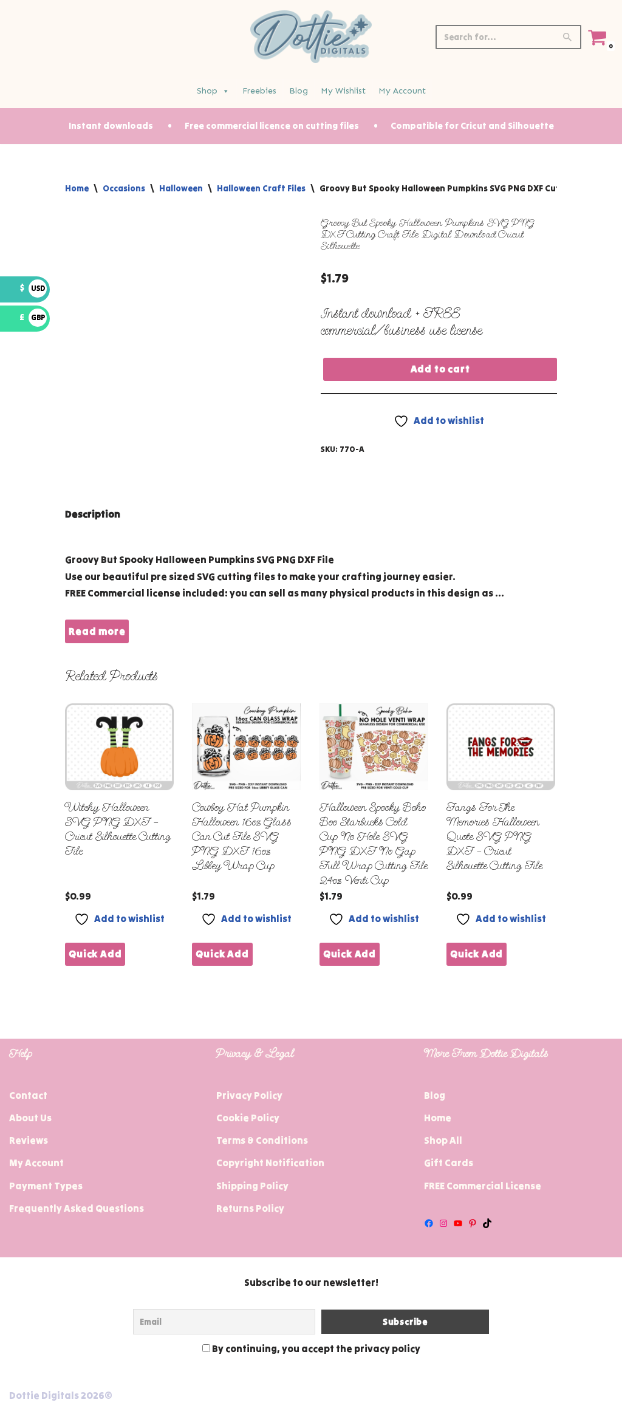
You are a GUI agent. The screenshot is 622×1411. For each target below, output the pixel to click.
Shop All (443, 1140)
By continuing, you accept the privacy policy (315, 1348)
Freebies (259, 91)
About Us (30, 1118)
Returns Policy (250, 1208)
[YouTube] (458, 1223)
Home (77, 188)
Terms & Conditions (262, 1140)
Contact (28, 1095)
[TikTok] (487, 1223)
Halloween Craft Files (261, 188)
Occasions (124, 188)
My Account (402, 91)
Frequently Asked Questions (76, 1208)
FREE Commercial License (482, 1186)
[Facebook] (429, 1223)
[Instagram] (443, 1223)
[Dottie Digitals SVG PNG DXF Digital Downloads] (311, 36)
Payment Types (46, 1186)
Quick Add (95, 954)
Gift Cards (448, 1162)
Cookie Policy (247, 1118)
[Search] (567, 37)
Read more (97, 631)
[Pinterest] (472, 1223)
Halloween (181, 188)
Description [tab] (92, 514)
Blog (298, 91)
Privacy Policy (249, 1095)
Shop (207, 91)
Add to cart (440, 369)
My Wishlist (343, 91)
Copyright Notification (270, 1162)
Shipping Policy (252, 1186)
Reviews (28, 1140)
